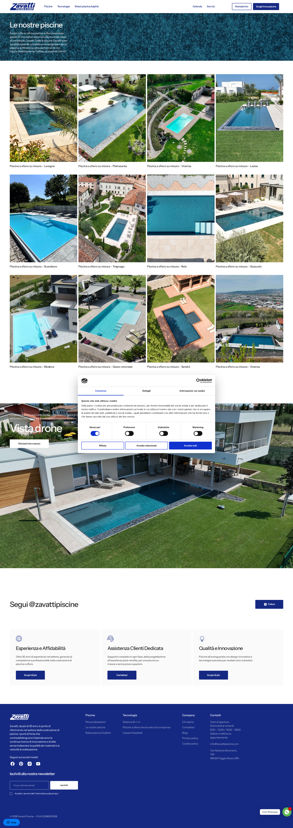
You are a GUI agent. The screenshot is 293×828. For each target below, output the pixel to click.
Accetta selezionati (146, 445)
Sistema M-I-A (131, 721)
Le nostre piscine (95, 727)
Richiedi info (241, 6)
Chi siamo (188, 721)
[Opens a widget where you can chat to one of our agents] (11, 822)
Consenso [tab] (100, 391)
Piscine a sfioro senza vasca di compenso (146, 727)
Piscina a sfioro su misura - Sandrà (168, 366)
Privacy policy (190, 738)
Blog (185, 732)
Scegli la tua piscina (266, 6)
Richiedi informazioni (29, 443)
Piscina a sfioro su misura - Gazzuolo (239, 266)
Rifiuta (102, 445)
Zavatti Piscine (26, 816)
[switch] (129, 433)
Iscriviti (64, 785)
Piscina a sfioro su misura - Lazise (237, 166)
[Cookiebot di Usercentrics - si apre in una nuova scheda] (198, 381)
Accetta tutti (190, 445)
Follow (271, 604)
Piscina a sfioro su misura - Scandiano (33, 266)
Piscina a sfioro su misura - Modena (32, 366)
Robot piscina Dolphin (98, 732)
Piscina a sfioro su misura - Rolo (167, 266)
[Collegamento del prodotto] (43, 122)
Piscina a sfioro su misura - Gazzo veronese (105, 366)
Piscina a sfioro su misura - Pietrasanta (102, 166)
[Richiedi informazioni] (146, 485)
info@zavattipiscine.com (224, 743)
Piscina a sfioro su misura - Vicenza (169, 166)
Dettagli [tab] (146, 391)
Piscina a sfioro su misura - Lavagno (32, 166)
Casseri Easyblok (133, 732)
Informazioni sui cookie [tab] (192, 391)
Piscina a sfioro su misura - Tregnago (101, 266)
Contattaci (188, 727)
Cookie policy (190, 743)
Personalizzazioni (95, 721)
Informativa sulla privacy (46, 793)
